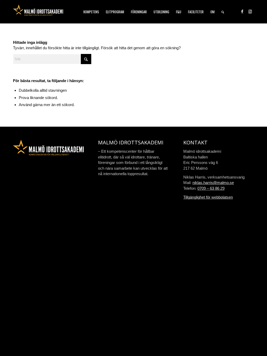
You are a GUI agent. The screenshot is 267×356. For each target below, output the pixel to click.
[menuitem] (91, 11)
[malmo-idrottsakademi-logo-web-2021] (38, 11)
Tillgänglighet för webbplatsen (208, 197)
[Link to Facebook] (242, 11)
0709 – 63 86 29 (210, 188)
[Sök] (222, 11)
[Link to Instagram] (250, 11)
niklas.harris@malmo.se (213, 182)
